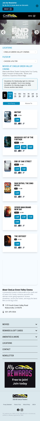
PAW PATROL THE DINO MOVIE (23, 184)
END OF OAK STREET (23, 161)
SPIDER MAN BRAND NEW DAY (22, 208)
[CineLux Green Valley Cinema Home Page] (15, 16)
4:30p (17, 217)
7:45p (24, 169)
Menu (30, 16)
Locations (7, 48)
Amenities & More (10, 337)
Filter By (6, 57)
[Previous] (3, 32)
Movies (5, 324)
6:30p (24, 217)
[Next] (36, 32)
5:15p (17, 147)
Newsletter (8, 355)
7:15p (30, 217)
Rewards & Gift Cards (12, 330)
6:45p (17, 193)
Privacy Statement (7, 404)
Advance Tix (28, 103)
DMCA (34, 404)
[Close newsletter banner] (37, 6)
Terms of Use (17, 404)
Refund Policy (26, 404)
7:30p (17, 244)
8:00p (30, 147)
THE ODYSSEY (20, 236)
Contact (6, 349)
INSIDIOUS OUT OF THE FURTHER (23, 138)
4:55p (17, 169)
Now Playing (11, 103)
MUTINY (17, 112)
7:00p (17, 120)
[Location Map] (20, 272)
